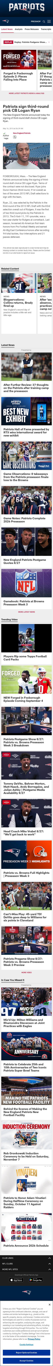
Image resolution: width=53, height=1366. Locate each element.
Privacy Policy (34, 1339)
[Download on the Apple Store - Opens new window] (16, 1280)
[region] (26, 1333)
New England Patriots (21, 133)
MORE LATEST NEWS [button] (26, 612)
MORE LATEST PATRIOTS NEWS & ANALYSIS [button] (26, 93)
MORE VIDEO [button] (26, 972)
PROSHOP (36, 21)
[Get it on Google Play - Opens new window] (35, 1281)
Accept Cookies (26, 1361)
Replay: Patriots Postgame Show (29, 42)
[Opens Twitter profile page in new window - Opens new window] (15, 137)
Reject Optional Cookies (26, 1352)
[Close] (49, 1305)
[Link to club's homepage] (5, 20)
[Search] (44, 21)
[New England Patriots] (26, 1293)
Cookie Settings (26, 1344)
